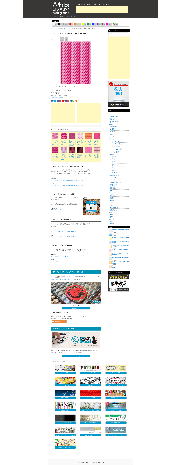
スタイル (110, 219)
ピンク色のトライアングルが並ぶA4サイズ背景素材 (55, 142)
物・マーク (111, 192)
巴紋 (112, 161)
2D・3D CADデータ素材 (90, 422)
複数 (117, 24)
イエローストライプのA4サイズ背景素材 (120, 237)
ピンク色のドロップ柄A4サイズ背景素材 (80, 142)
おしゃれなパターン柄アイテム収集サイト (65, 435)
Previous (49, 293)
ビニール (112, 119)
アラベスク (114, 177)
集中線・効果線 (113, 184)
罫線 (111, 223)
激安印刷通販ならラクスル (57, 210)
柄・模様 (59, 126)
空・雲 (111, 129)
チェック (112, 139)
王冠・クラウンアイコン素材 (65, 422)
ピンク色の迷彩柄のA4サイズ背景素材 (63, 142)
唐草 (112, 162)
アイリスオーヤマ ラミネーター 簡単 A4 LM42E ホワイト (65, 231)
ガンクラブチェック (116, 148)
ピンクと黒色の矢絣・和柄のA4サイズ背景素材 (71, 156)
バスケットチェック (116, 151)
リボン (111, 195)
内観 (111, 214)
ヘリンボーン (114, 152)
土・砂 (111, 136)
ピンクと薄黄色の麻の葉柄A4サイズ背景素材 (96, 155)
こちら (73, 316)
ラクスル (53, 203)
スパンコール (113, 121)
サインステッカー (76, 308)
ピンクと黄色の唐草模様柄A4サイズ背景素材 (88, 142)
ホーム (56, 16)
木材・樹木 (112, 126)
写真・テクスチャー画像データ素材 (90, 410)
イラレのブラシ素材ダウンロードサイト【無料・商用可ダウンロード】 (90, 462)
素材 (110, 113)
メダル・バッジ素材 (65, 385)
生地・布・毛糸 (113, 116)
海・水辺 (112, 128)
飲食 (111, 202)
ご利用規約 (62, 16)
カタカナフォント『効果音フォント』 (116, 385)
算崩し (113, 169)
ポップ (111, 185)
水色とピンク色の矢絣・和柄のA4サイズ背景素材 (63, 156)
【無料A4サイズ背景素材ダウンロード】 (61, 97)
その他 (113, 173)
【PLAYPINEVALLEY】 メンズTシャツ (116, 435)
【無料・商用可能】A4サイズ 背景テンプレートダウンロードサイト (94, 4)
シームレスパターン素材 (90, 373)
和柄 (111, 154)
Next (103, 293)
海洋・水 (112, 209)
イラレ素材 (65, 373)
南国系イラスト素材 (116, 410)
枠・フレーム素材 (116, 373)
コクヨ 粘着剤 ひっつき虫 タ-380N (59, 256)
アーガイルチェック (116, 143)
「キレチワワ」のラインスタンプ (65, 447)
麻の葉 (113, 164)
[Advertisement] (102, 9)
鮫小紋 (113, 170)
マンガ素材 (90, 385)
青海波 (113, 156)
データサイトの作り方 (116, 422)
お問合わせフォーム (71, 16)
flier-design (81, 126)
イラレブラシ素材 (65, 410)
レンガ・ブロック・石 (114, 115)
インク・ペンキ (113, 194)
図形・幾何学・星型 (65, 126)
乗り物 (111, 197)
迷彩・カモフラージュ (114, 190)
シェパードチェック (116, 146)
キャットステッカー (69, 352)
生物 (110, 205)
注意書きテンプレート (116, 397)
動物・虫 (113, 172)
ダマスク (113, 179)
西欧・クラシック (114, 175)
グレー (66, 24)
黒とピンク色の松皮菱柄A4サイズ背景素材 (80, 155)
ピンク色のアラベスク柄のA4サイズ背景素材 (96, 142)
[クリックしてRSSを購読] (76, 101)
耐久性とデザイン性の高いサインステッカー (62, 279)
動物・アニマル (113, 207)
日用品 (111, 198)
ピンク (110, 24)
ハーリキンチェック (116, 144)
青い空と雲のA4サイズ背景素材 (118, 234)
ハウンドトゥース (115, 149)
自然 (110, 124)
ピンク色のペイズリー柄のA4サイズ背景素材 (55, 155)
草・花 (111, 131)
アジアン (112, 187)
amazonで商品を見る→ (60, 321)
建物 (110, 212)
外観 (111, 216)
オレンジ (79, 24)
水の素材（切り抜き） (65, 397)
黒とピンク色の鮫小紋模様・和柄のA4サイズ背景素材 (71, 142)
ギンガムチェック (115, 141)
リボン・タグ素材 (90, 397)
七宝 (112, 158)
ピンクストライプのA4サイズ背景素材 (120, 249)
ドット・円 (112, 181)
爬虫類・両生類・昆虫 (114, 210)
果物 (112, 204)
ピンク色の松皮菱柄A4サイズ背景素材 (88, 155)
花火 (111, 200)
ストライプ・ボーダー (114, 182)
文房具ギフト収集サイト (90, 435)
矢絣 (112, 167)
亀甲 (112, 159)
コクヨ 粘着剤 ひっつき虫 (57, 261)
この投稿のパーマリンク (89, 126)
